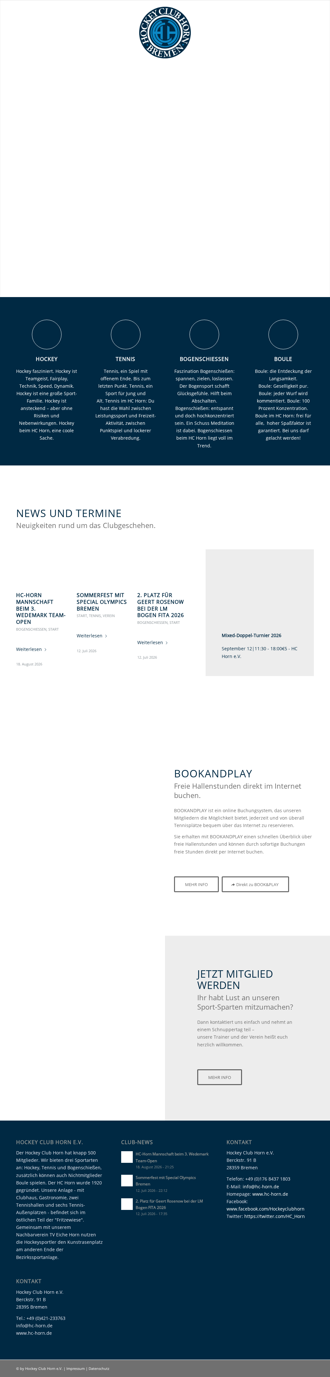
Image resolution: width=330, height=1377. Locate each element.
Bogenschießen (204, 359)
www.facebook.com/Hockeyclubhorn (266, 1209)
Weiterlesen (29, 649)
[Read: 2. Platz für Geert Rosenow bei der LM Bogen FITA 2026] (127, 1204)
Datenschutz (99, 1368)
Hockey (47, 359)
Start (53, 629)
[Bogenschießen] (204, 334)
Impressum (76, 1368)
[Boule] (283, 334)
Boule (283, 359)
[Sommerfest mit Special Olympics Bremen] (102, 567)
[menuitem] (29, 73)
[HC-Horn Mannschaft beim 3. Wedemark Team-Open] (41, 567)
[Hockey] (47, 334)
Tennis (125, 359)
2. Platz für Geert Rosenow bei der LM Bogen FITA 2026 (160, 605)
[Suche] (309, 89)
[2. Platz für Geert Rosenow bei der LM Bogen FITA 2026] (162, 567)
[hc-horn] (165, 32)
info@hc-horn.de (261, 1186)
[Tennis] (126, 334)
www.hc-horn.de (270, 1194)
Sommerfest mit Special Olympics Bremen (102, 602)
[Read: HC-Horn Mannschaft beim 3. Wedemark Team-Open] (127, 1157)
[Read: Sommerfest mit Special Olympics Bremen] (127, 1180)
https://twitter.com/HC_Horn (274, 1216)
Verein (109, 615)
